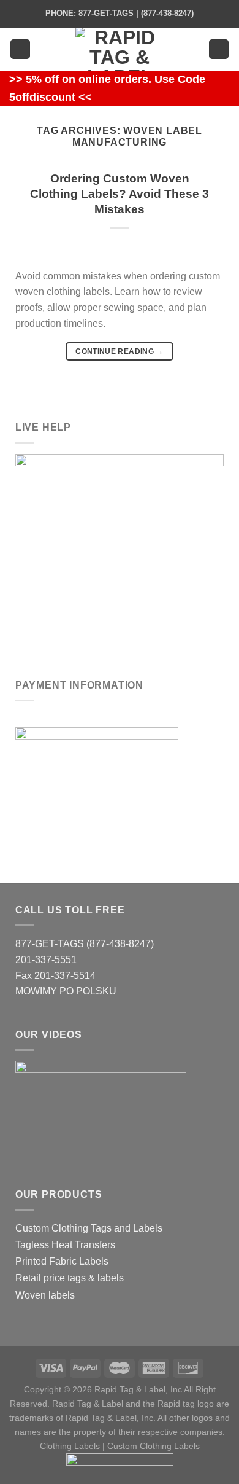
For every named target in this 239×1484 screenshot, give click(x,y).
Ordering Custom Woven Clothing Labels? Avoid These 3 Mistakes (119, 194)
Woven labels (45, 1295)
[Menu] (20, 49)
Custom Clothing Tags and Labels (88, 1228)
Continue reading (119, 351)
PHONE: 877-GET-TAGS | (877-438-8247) (119, 13)
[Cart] (219, 49)
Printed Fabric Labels (61, 1261)
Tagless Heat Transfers (65, 1245)
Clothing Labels (70, 1446)
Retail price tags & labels (69, 1278)
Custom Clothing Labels (153, 1446)
